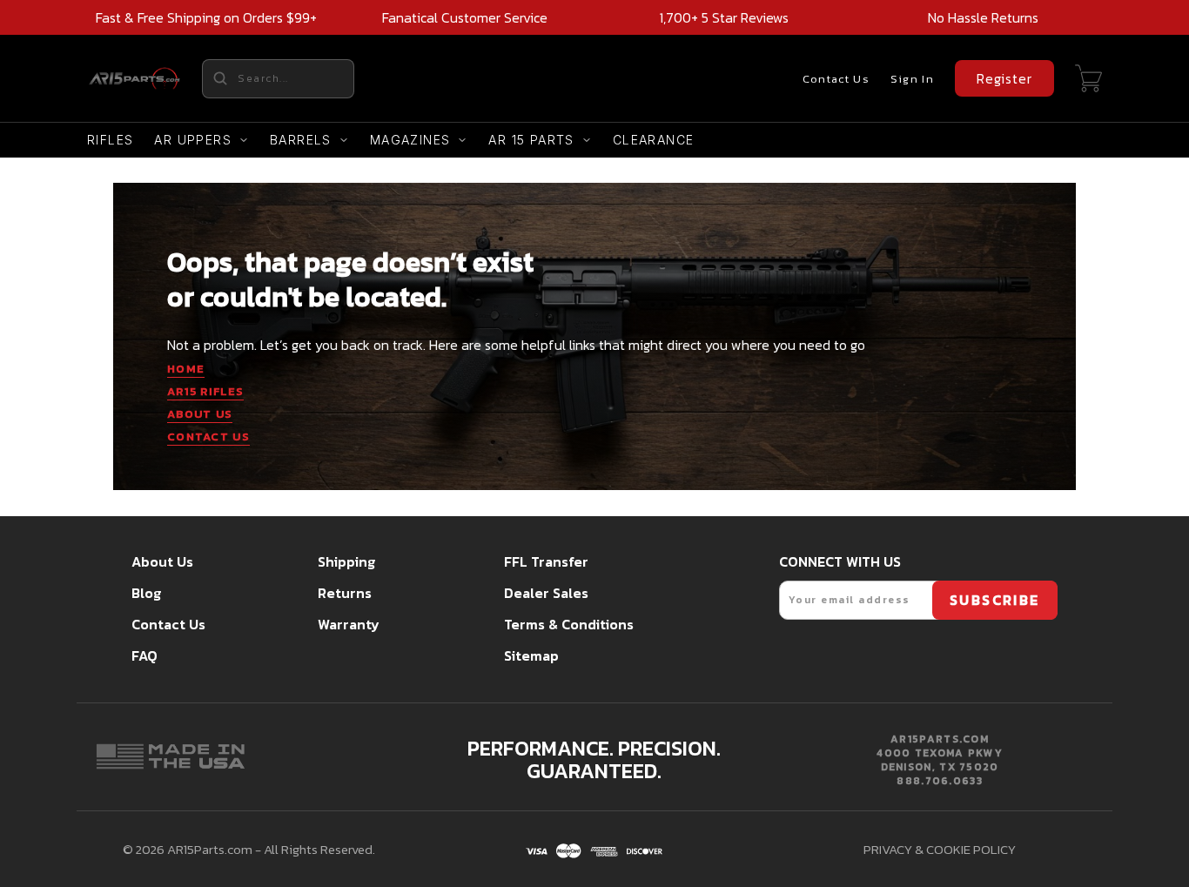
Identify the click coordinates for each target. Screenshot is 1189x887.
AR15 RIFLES (205, 391)
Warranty (349, 624)
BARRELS (301, 139)
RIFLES (110, 139)
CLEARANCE (654, 139)
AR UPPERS (193, 139)
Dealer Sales (546, 592)
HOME (186, 368)
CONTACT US (208, 436)
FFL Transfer (546, 561)
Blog (146, 592)
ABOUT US (199, 414)
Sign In (912, 79)
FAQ (144, 655)
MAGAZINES (410, 139)
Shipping (346, 561)
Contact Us (836, 79)
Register (1004, 78)
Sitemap (531, 655)
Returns (345, 592)
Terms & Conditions (569, 624)
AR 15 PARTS (531, 139)
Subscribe (995, 599)
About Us (162, 561)
